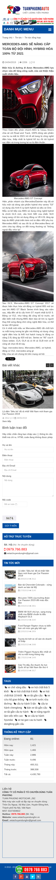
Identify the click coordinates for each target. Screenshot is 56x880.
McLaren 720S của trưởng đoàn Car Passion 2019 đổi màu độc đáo (34, 600)
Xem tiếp (6, 421)
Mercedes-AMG (32, 347)
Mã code (6, 499)
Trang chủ (7, 37)
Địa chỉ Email (8, 465)
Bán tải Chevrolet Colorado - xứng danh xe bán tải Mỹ (35, 585)
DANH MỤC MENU (19, 29)
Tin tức (18, 37)
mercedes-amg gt (25, 351)
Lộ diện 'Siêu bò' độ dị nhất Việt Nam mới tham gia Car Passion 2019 (27, 412)
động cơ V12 (8, 351)
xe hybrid (46, 347)
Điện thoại (7, 455)
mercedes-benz (16, 347)
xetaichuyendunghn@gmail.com (22, 553)
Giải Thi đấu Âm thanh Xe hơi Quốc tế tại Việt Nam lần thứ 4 (33, 666)
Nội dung (6, 476)
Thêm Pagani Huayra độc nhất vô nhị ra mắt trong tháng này (34, 653)
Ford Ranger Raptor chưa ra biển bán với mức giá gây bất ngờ (34, 626)
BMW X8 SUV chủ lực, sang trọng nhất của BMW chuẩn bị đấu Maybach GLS (34, 614)
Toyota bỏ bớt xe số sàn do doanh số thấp (35, 640)
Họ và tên (7, 445)
